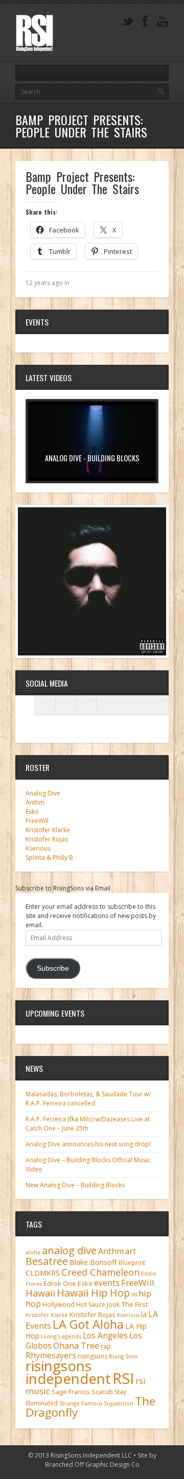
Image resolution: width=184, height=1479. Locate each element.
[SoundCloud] (86, 705)
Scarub (102, 1392)
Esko (32, 811)
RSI (123, 1378)
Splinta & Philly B (49, 857)
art (130, 1251)
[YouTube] (162, 21)
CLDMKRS (43, 1273)
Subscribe (53, 968)
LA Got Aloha (88, 1324)
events (107, 1282)
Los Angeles (105, 1335)
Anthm (35, 802)
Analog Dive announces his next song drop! (88, 1144)
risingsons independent (68, 1372)
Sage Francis (71, 1392)
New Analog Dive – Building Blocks (75, 1185)
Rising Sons (123, 1356)
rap (106, 1346)
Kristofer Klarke (48, 830)
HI (134, 1294)
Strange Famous (80, 1403)
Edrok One (59, 1283)
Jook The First (127, 1304)
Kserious (38, 848)
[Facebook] (145, 21)
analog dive (69, 1250)
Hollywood (58, 1304)
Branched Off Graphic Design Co (92, 1464)
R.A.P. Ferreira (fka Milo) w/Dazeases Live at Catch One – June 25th (88, 1124)
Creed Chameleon (100, 1271)
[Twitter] (128, 21)
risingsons (92, 1356)
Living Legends (61, 1336)
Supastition (118, 1403)
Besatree (47, 1261)
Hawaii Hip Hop (93, 1293)
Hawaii (40, 1292)
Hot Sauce (90, 1304)
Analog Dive (43, 793)
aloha (33, 1252)
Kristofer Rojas (47, 839)
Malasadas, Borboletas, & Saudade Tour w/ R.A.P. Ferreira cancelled (88, 1099)
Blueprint (132, 1262)
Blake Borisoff (93, 1262)
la (144, 1314)
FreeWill (37, 820)
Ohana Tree (76, 1345)
